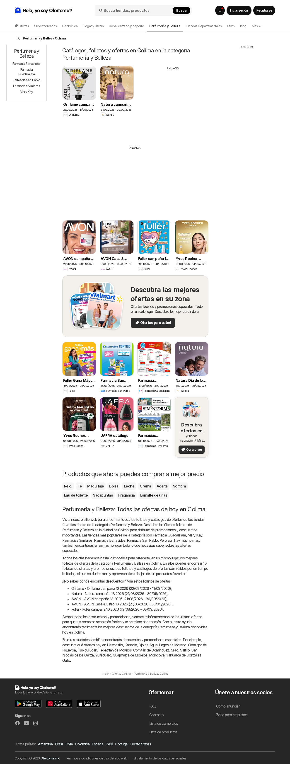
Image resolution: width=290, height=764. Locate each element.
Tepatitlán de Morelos (115, 650)
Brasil (59, 744)
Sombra (179, 486)
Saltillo (185, 650)
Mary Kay (195, 535)
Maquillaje (95, 486)
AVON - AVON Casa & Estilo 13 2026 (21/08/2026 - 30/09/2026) (121, 604)
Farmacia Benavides (109, 540)
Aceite (162, 486)
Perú (109, 744)
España (97, 744)
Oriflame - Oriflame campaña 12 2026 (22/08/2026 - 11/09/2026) (121, 588)
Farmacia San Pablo (142, 540)
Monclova (157, 655)
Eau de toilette (76, 495)
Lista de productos (163, 732)
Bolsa (113, 486)
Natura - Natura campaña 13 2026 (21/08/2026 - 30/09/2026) (119, 593)
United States (140, 744)
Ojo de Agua (147, 645)
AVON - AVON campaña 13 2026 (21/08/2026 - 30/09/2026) (118, 599)
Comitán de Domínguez (151, 650)
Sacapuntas (103, 495)
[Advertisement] (173, 105)
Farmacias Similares (77, 540)
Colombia (82, 744)
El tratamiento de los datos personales (160, 758)
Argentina (45, 744)
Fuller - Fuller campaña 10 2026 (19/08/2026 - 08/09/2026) (117, 609)
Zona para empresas (232, 715)
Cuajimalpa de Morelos (130, 655)
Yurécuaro (103, 655)
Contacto (156, 715)
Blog (243, 26)
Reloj (68, 486)
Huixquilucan (87, 650)
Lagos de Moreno (172, 645)
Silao (174, 650)
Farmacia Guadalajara (169, 535)
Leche (129, 486)
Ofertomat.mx (50, 758)
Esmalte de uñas (153, 495)
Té (79, 486)
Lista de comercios (163, 723)
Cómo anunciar (227, 706)
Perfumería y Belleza (126, 524)
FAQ (152, 706)
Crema (145, 486)
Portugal (121, 744)
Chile (69, 744)
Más (255, 26)
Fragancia (126, 495)
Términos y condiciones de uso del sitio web (96, 758)
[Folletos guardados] (220, 10)
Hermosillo (115, 645)
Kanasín (131, 645)
